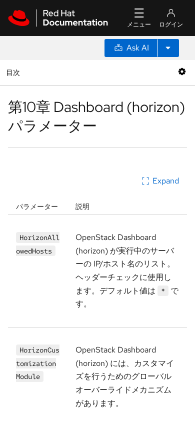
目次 (14, 72)
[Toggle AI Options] (168, 48)
